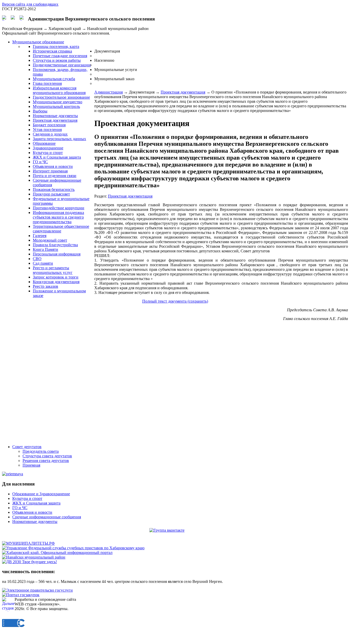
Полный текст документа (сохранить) (175, 301)
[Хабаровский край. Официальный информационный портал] (57, 552)
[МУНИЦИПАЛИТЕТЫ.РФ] (28, 543)
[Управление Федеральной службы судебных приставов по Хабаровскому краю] (73, 548)
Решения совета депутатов (46, 460)
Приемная (31, 465)
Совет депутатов (27, 447)
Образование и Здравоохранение (41, 494)
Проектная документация (183, 92)
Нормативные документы (34, 521)
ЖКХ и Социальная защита (36, 503)
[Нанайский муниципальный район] (33, 557)
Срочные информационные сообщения (46, 517)
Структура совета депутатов (47, 456)
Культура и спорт (27, 498)
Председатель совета (41, 451)
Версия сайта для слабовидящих (30, 4)
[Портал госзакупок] (20, 595)
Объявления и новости (32, 512)
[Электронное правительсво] (37, 590)
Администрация (108, 92)
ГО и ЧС (19, 508)
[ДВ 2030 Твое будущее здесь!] (29, 562)
